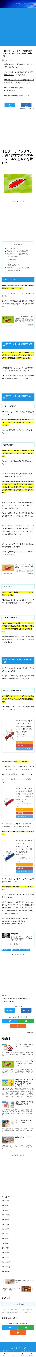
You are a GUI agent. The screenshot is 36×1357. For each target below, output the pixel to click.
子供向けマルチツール (15, 270)
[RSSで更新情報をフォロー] (17, 944)
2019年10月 (6, 1215)
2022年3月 (5, 1201)
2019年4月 (5, 1243)
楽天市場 (20, 745)
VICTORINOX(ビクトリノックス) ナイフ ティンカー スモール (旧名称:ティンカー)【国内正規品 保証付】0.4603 (24, 726)
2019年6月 (5, 1234)
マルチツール (7, 949)
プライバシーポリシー (10, 1351)
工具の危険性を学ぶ (14, 265)
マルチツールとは (12, 248)
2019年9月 (5, 1219)
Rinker (23, 734)
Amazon (20, 742)
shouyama (14, 933)
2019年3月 (5, 1248)
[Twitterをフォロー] (11, 944)
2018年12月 (6, 1262)
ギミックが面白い (13, 256)
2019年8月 (5, 1224)
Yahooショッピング (24, 749)
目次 (15, 244)
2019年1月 (5, 1257)
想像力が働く (12, 259)
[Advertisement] (18, 27)
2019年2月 (5, 1253)
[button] (32, 633)
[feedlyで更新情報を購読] (14, 944)
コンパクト (11, 262)
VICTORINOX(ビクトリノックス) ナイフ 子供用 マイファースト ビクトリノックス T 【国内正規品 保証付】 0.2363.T (24, 794)
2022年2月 (5, 1205)
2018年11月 (6, 1267)
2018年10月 (6, 1271)
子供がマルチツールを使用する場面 (17, 251)
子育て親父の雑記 (24, 949)
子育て (15, 949)
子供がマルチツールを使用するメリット (19, 254)
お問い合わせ (26, 1351)
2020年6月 (5, 1210)
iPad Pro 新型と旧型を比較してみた (16, 88)
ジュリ (13, 67)
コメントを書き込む (18, 1304)
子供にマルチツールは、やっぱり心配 (18, 268)
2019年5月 (5, 1238)
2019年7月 (5, 1229)
